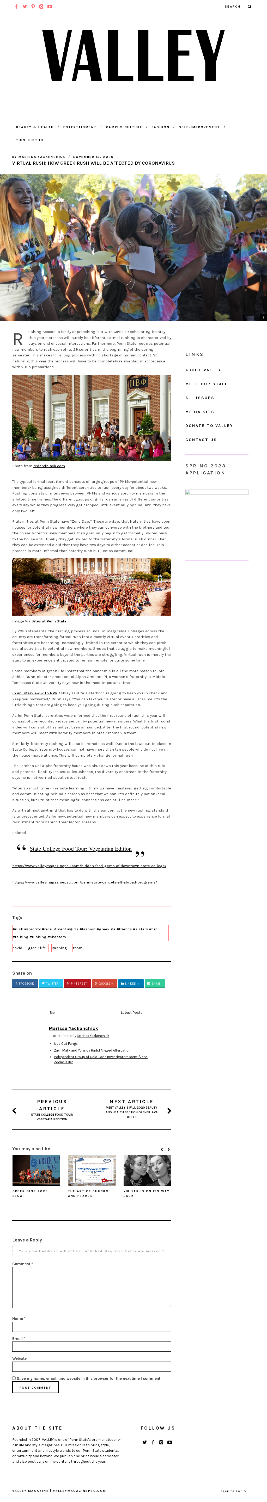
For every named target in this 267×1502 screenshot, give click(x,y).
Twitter (52, 983)
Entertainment (80, 127)
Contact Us (201, 439)
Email (155, 983)
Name (19, 1318)
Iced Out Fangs (66, 1044)
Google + (105, 983)
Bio (52, 1012)
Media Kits (200, 412)
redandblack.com (49, 465)
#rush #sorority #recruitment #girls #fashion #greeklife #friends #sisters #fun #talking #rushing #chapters (85, 933)
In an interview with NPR (34, 693)
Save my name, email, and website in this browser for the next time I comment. (89, 1378)
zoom (77, 947)
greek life (37, 947)
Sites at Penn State (49, 621)
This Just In (29, 140)
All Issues (200, 397)
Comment (22, 1264)
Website (19, 1358)
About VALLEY (203, 370)
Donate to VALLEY (209, 425)
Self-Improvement (199, 127)
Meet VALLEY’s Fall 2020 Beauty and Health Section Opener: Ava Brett (132, 1109)
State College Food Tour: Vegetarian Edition (81, 848)
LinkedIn (131, 983)
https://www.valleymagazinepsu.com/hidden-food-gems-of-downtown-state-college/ (89, 865)
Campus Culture (124, 127)
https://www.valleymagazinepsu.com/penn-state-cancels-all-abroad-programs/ (84, 882)
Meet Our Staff (206, 384)
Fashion (160, 127)
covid (17, 947)
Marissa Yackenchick (93, 1036)
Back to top (232, 1491)
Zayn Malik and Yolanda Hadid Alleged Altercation (92, 1050)
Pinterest (78, 983)
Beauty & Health (35, 127)
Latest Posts (132, 1012)
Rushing (59, 947)
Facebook (26, 983)
